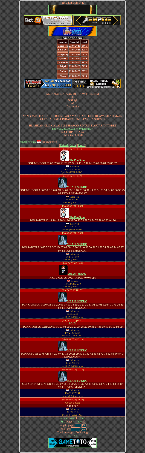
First (62, 421)
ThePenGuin (77, 160)
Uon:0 (81, 145)
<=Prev (77, 421)
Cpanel (82, 417)
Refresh (64, 145)
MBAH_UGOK (77, 274)
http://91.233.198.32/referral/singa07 (72, 128)
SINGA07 (73, 435)
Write (73, 145)
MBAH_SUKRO (28, 142)
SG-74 (72, 323)
